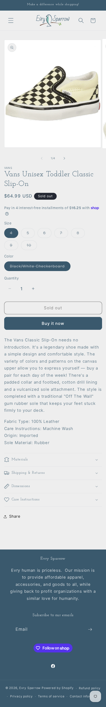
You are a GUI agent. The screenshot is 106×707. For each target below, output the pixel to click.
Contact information (85, 696)
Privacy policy (21, 696)
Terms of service (51, 696)
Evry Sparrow (30, 688)
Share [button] (14, 516)
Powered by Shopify (58, 688)
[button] (11, 20)
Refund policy (90, 688)
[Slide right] (64, 158)
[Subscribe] (90, 629)
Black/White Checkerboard (40, 267)
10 (32, 246)
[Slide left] (41, 158)
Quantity (11, 278)
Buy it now (53, 323)
